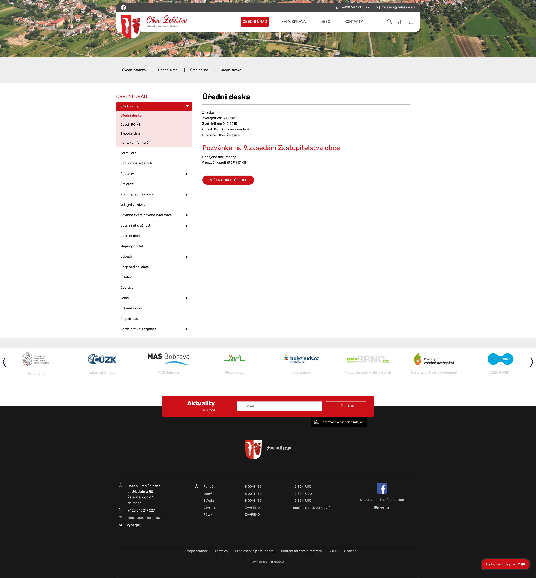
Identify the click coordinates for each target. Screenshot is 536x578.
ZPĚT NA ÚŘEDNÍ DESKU (228, 180)
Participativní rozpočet (138, 329)
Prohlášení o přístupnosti (254, 551)
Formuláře (128, 153)
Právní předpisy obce (137, 194)
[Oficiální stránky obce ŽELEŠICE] (156, 21)
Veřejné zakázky (132, 205)
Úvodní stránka (134, 70)
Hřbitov (126, 277)
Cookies (350, 551)
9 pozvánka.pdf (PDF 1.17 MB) (224, 163)
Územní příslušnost (135, 225)
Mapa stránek (197, 551)
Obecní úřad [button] (255, 21)
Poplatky (127, 174)
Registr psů (129, 319)
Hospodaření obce (134, 267)
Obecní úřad (168, 70)
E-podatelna (130, 133)
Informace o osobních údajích (342, 422)
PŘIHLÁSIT (346, 406)
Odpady (126, 256)
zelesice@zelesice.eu (144, 518)
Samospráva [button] (293, 21)
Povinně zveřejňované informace (146, 215)
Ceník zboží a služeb (136, 163)
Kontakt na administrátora (301, 551)
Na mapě (134, 503)
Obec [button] (325, 21)
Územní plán (130, 236)
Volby (124, 298)
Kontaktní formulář (135, 142)
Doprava (127, 288)
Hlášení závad (131, 308)
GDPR (333, 551)
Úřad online (199, 70)
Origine (272, 561)
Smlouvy (127, 184)
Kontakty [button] (354, 21)
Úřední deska (231, 70)
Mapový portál (131, 246)
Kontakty (221, 551)
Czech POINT (130, 124)
